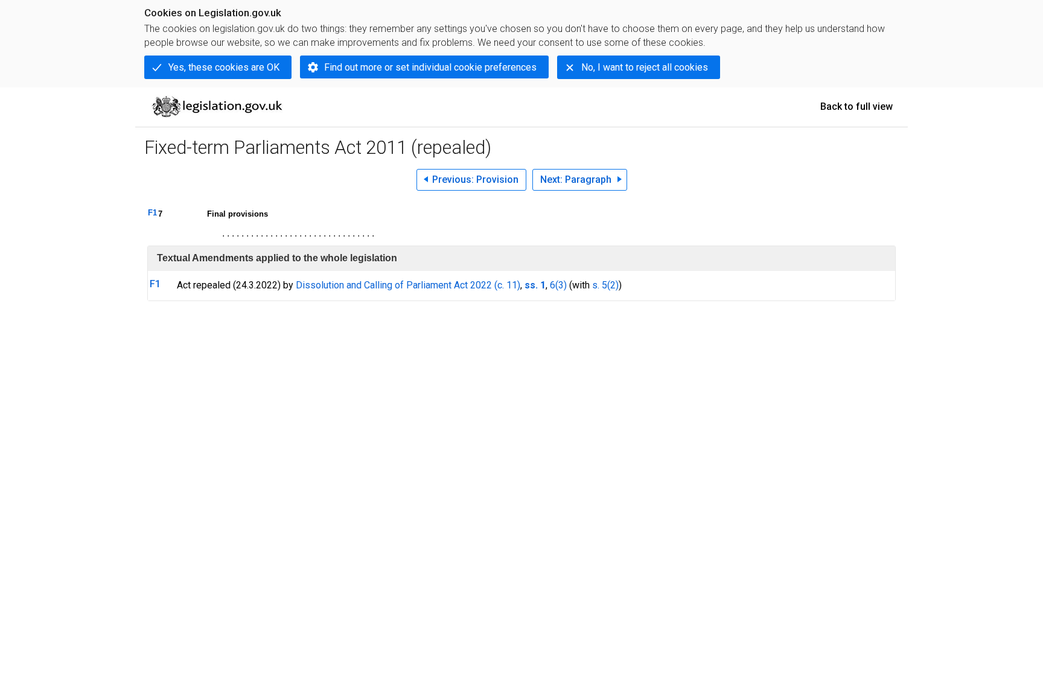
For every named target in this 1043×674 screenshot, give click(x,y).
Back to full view (856, 106)
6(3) (558, 285)
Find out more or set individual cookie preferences (430, 67)
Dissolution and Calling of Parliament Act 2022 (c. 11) (408, 285)
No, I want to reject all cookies (644, 67)
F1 (152, 212)
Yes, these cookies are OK (223, 67)
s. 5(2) (605, 285)
